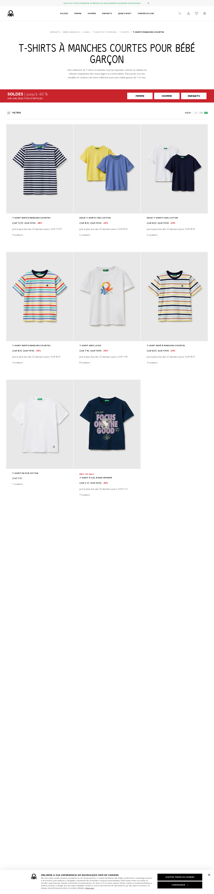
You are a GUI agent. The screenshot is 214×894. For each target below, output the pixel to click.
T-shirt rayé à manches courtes (31, 218)
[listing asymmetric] (196, 113)
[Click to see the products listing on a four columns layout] (201, 113)
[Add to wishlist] (11, 128)
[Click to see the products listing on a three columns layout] (206, 113)
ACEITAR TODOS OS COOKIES (179, 877)
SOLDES (64, 13)
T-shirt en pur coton (25, 473)
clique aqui (89, 888)
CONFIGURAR (178, 885)
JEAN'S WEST (125, 13)
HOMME (92, 13)
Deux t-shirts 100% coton (95, 218)
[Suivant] (148, 3)
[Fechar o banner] (209, 875)
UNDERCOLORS (146, 13)
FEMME (77, 13)
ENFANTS (107, 13)
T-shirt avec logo (90, 345)
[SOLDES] (107, 95)
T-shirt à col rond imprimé (95, 477)
